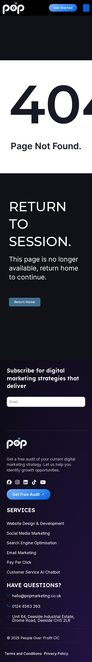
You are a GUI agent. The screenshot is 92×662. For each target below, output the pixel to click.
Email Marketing (21, 552)
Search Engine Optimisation (32, 542)
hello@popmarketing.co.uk (36, 595)
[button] (63, 8)
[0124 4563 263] (8, 605)
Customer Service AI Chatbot (33, 572)
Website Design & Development (35, 523)
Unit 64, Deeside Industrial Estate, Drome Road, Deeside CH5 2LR (43, 618)
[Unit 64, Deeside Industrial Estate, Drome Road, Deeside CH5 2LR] (8, 616)
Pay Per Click (19, 562)
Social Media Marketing (28, 533)
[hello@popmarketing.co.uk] (8, 595)
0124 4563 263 (26, 606)
